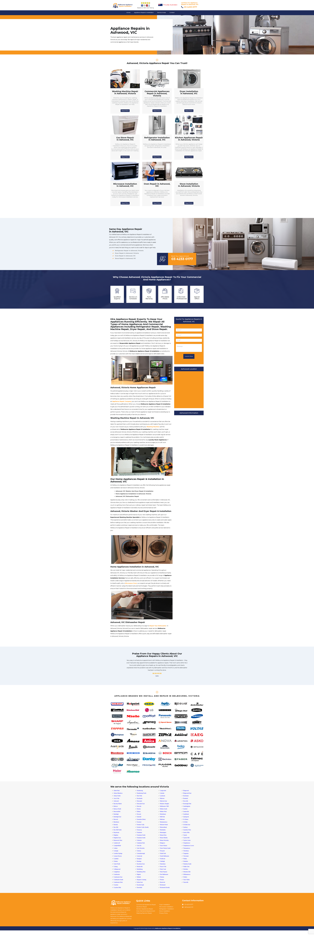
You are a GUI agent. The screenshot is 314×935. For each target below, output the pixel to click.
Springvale (186, 816)
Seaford (185, 809)
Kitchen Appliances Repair (144, 909)
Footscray (139, 830)
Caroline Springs (118, 853)
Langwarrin (163, 790)
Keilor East (140, 882)
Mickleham (163, 814)
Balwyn (116, 806)
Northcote (162, 858)
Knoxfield (139, 887)
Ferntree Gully (140, 824)
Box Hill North (117, 830)
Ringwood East (187, 793)
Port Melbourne (164, 874)
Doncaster (139, 801)
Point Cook (163, 869)
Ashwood (116, 801)
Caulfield (116, 858)
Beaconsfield (117, 811)
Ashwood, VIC (188, 907)
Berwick (116, 819)
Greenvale (139, 856)
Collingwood (117, 869)
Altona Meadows (118, 793)
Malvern (162, 798)
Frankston (139, 832)
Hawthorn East (141, 864)
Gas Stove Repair (141, 906)
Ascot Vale (116, 798)
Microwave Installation (166, 906)
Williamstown (186, 874)
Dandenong (140, 790)
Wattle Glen (186, 866)
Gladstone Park (141, 843)
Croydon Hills (117, 887)
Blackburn (116, 822)
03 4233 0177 (190, 7)
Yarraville (185, 882)
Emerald (139, 816)
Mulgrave (162, 843)
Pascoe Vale (163, 866)
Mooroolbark (163, 827)
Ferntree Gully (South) (142, 827)
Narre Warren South (165, 848)
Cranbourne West (118, 882)
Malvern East (163, 801)
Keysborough (140, 885)
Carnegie (116, 850)
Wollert (185, 877)
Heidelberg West (141, 871)
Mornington (163, 832)
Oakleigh (162, 861)
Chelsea (116, 861)
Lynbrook (162, 795)
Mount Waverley (164, 840)
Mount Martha (163, 837)
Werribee (185, 869)
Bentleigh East (117, 816)
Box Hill (116, 827)
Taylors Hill (186, 837)
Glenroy (139, 850)
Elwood (139, 814)
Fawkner (139, 822)
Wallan (185, 858)
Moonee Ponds (164, 824)
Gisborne (139, 840)
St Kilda (185, 822)
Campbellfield (117, 845)
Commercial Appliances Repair (146, 904)
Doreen (139, 809)
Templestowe (186, 843)
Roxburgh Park (187, 803)
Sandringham (186, 806)
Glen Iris (139, 845)
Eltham (138, 811)
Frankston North (141, 835)
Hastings (139, 861)
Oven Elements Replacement (145, 911)
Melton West (163, 811)
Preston (162, 879)
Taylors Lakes (187, 840)
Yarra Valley (186, 879)
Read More (125, 110)
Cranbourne (117, 874)
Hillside (139, 877)
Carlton (115, 848)
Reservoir (162, 882)
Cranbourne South (118, 879)
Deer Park (139, 795)
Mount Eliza (163, 835)
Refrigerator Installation (166, 909)
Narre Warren (163, 845)
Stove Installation (164, 911)
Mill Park (162, 816)
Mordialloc (163, 830)
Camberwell (117, 843)
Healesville (140, 866)
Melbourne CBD (164, 806)
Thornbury (186, 850)
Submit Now (189, 356)
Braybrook (116, 832)
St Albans (185, 819)
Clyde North (117, 864)
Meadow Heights (164, 803)
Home (128, 12)
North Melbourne (164, 856)
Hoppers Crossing (141, 879)
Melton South (163, 809)
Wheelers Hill (186, 871)
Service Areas (161, 12)
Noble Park (163, 853)
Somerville (186, 811)
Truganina (185, 853)
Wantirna (185, 861)
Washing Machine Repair (144, 913)
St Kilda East (186, 824)
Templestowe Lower (188, 845)
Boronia (116, 824)
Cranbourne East (118, 877)
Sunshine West (187, 830)
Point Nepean (163, 871)
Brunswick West (118, 840)
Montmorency (163, 822)
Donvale (139, 806)
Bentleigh (116, 814)
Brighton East (117, 837)
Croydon (116, 885)
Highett (139, 874)
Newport (162, 850)
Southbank (186, 814)
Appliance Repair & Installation (144, 12)
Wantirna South (187, 864)
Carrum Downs (118, 856)
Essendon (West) (141, 819)
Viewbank (186, 856)
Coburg (116, 866)
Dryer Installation (164, 904)
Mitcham (162, 819)
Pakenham (162, 864)
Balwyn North (117, 809)
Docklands (139, 798)
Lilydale (162, 793)
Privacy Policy (163, 913)
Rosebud (185, 798)
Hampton (139, 858)
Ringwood (186, 790)
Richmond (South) (165, 887)
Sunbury (185, 827)
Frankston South (141, 837)
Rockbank (186, 795)
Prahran (162, 877)
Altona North (117, 795)
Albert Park (117, 790)
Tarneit (185, 835)
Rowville (185, 801)
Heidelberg (140, 869)
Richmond (162, 885)
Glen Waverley (141, 848)
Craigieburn (117, 871)
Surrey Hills (186, 832)
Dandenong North (141, 793)
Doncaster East (141, 803)
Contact (172, 12)
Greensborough (141, 853)
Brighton (116, 835)
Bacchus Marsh (118, 803)
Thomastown (186, 848)
